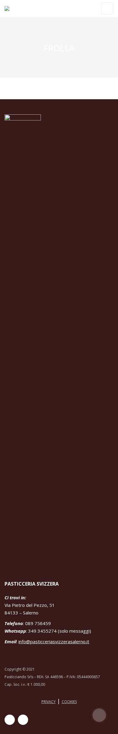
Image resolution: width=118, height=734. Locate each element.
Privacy (48, 701)
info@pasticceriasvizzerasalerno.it (53, 641)
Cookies (69, 701)
